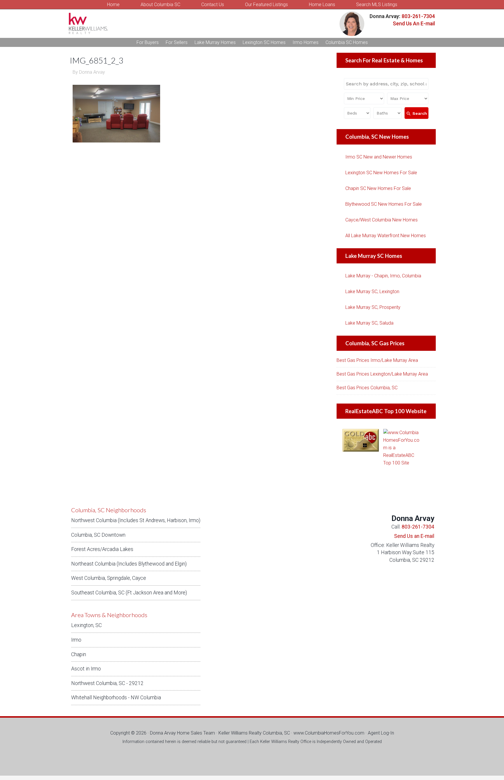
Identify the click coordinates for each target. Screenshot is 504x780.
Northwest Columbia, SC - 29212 (107, 683)
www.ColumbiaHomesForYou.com (328, 733)
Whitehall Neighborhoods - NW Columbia (116, 697)
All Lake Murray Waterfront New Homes (385, 235)
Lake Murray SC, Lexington (372, 291)
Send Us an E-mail (414, 536)
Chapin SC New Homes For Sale (378, 188)
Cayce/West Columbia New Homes (381, 220)
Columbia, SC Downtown (98, 535)
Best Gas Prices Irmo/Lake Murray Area (377, 360)
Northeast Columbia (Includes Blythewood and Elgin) (129, 564)
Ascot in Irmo (86, 669)
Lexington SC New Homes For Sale (381, 172)
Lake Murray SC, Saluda (369, 323)
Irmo (76, 640)
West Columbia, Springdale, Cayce (108, 578)
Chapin (78, 654)
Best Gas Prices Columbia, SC (367, 387)
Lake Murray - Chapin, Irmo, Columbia (383, 276)
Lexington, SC (86, 625)
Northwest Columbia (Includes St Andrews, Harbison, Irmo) (135, 520)
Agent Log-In (381, 733)
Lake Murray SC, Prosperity (372, 307)
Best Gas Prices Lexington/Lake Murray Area (382, 374)
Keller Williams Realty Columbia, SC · (255, 733)
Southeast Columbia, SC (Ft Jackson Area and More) (129, 593)
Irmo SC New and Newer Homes (378, 157)
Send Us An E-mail (414, 24)
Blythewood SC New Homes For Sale (383, 204)
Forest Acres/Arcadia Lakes (102, 549)
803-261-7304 (417, 16)
